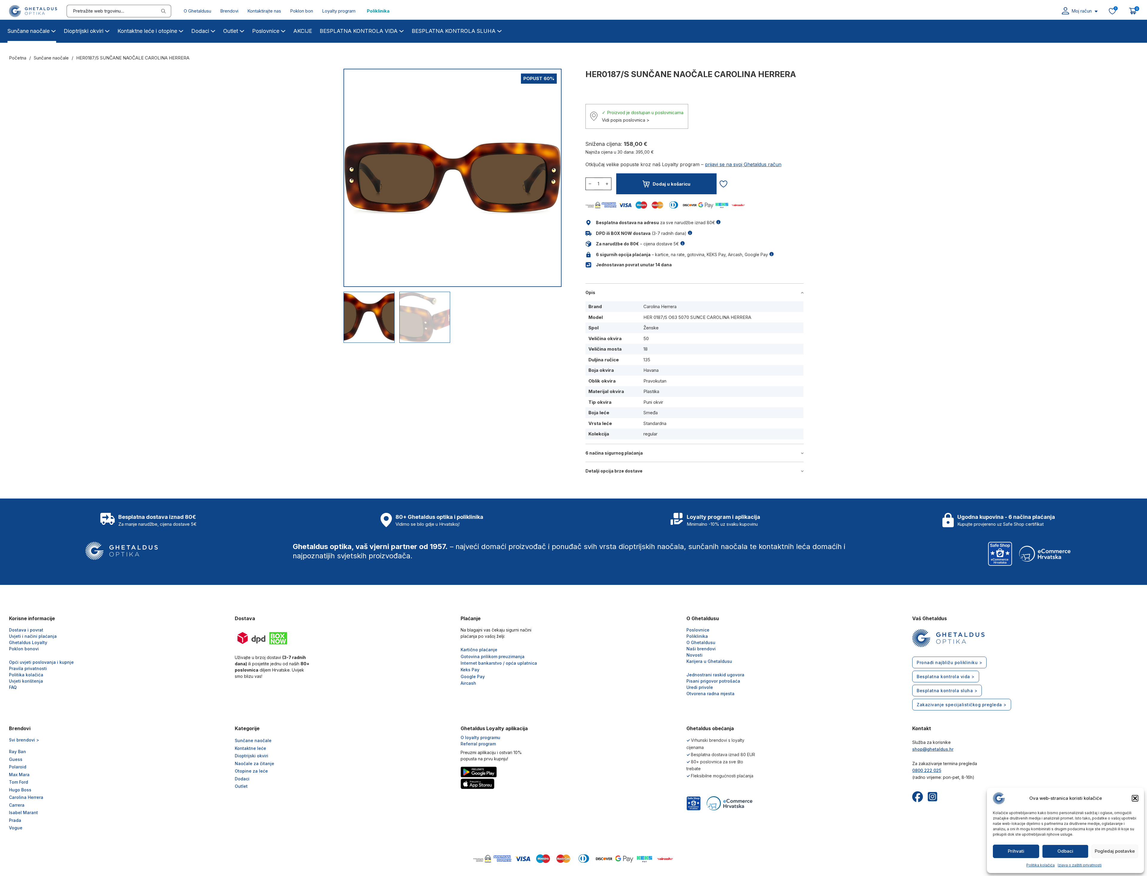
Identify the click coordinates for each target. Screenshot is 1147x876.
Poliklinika (378, 11)
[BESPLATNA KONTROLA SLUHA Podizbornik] (499, 30)
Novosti (694, 655)
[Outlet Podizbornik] (242, 30)
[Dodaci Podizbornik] (213, 30)
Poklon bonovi (24, 648)
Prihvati (1016, 851)
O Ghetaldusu (197, 11)
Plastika (651, 391)
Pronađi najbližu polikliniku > (949, 662)
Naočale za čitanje (254, 763)
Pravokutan (654, 381)
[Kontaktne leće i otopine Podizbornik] (181, 30)
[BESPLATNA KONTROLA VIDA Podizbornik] (401, 30)
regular (650, 434)
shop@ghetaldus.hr (932, 749)
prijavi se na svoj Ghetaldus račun (743, 164)
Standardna (654, 423)
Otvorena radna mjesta (710, 693)
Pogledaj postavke (1115, 851)
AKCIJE (302, 31)
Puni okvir (653, 402)
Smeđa (650, 412)
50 (646, 338)
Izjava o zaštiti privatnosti (1080, 865)
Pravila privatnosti (28, 668)
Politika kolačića (1040, 865)
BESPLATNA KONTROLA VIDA (359, 31)
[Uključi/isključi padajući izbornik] (1096, 11)
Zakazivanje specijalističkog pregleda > (962, 704)
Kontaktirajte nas (264, 11)
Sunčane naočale (28, 31)
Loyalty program (338, 11)
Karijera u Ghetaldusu (709, 661)
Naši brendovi (701, 648)
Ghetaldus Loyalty (28, 642)
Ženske (651, 328)
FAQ (13, 687)
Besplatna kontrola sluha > (947, 690)
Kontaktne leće (250, 748)
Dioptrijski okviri (83, 31)
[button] (1135, 798)
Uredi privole (699, 687)
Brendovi (229, 11)
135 (646, 360)
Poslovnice (265, 31)
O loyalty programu (480, 737)
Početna (17, 58)
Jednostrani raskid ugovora (715, 674)
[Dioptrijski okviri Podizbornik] (107, 30)
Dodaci (200, 31)
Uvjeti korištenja (26, 681)
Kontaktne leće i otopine (147, 31)
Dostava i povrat (26, 629)
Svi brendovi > (24, 739)
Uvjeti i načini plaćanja (33, 636)
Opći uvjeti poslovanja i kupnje (41, 662)
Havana (651, 370)
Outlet (230, 31)
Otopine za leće (251, 770)
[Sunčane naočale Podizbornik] (53, 30)
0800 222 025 (926, 770)
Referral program (478, 743)
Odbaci (1065, 851)
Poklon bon (301, 11)
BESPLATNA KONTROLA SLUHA (454, 31)
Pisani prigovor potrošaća (713, 681)
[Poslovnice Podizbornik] (283, 30)
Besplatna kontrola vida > (946, 676)
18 (645, 349)
